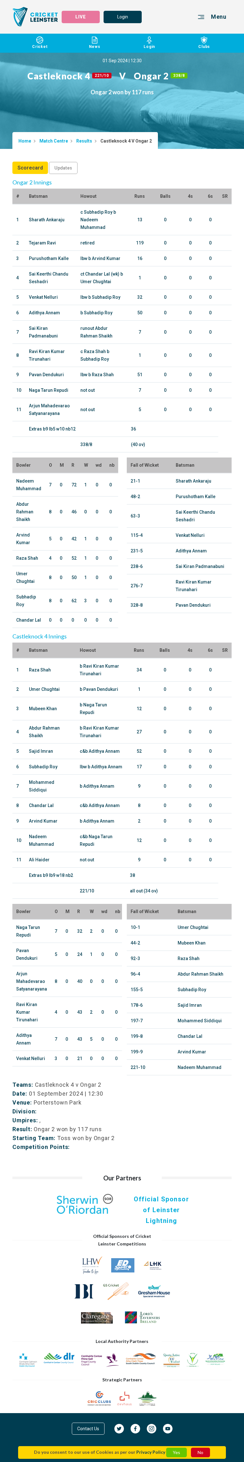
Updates (63, 167)
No (200, 1452)
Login (122, 16)
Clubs (204, 46)
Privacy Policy (150, 1452)
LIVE (80, 16)
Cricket (40, 46)
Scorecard (30, 168)
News (94, 46)
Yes (176, 1452)
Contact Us (88, 1428)
